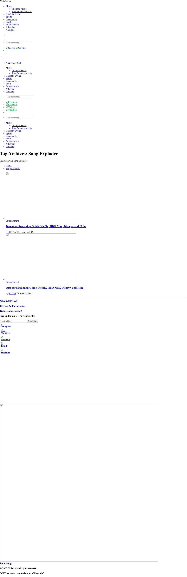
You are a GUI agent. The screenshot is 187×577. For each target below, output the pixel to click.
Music (9, 6)
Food (8, 22)
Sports (9, 16)
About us (10, 30)
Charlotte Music (19, 9)
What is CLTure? (8, 301)
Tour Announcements (22, 11)
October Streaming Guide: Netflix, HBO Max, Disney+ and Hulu (45, 287)
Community (11, 19)
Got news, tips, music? (11, 311)
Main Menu (5, 1)
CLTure (12, 232)
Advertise (10, 27)
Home (9, 166)
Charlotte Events (13, 14)
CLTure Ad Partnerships (12, 306)
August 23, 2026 (13, 63)
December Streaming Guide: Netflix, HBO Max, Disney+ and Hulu (46, 226)
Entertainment (12, 24)
